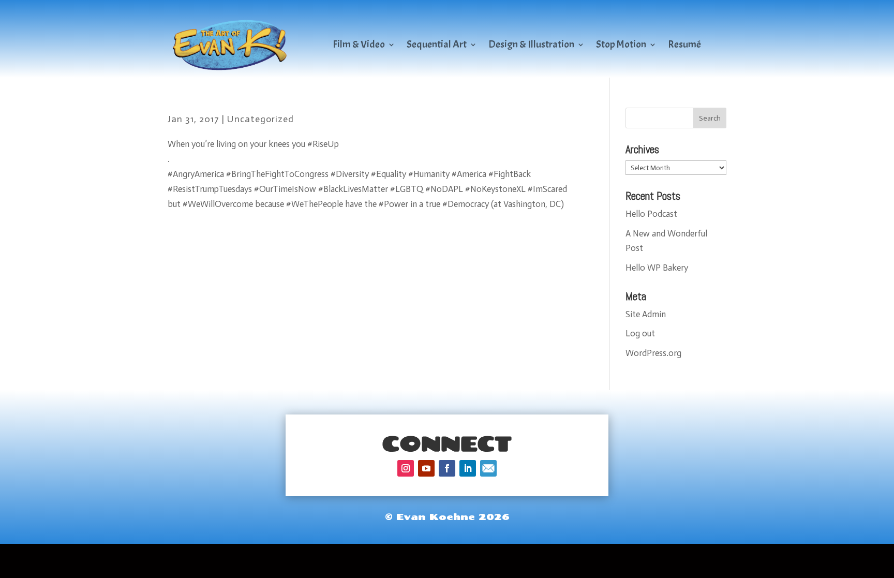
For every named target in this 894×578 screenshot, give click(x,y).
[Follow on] (488, 468)
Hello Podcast (651, 214)
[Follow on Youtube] (426, 468)
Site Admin (645, 314)
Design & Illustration (531, 44)
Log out (640, 333)
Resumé (684, 44)
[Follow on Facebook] (447, 468)
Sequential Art (437, 44)
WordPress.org (653, 353)
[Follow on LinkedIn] (467, 468)
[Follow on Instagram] (405, 468)
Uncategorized (260, 119)
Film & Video (359, 44)
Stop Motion (621, 44)
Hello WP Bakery (656, 267)
